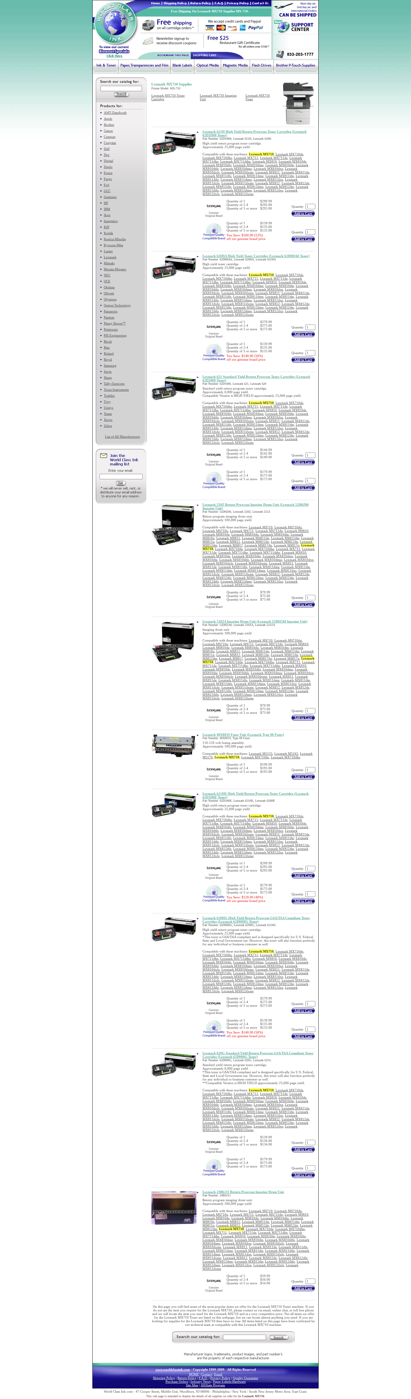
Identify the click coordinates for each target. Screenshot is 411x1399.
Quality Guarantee (245, 1378)
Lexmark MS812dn (284, 541)
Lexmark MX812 (267, 183)
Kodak (108, 233)
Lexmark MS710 (261, 527)
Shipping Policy (164, 1378)
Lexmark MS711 (242, 531)
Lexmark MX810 (264, 161)
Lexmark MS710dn (288, 527)
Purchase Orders (176, 1381)
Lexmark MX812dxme (237, 194)
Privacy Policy (220, 1378)
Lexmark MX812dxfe (268, 1265)
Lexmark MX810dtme (236, 168)
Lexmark (110, 257)
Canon (108, 130)
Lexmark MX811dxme (237, 183)
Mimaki (109, 263)
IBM (107, 209)
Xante (108, 413)
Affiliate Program (213, 1385)
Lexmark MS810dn (245, 534)
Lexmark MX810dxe (268, 168)
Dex (107, 155)
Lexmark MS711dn (269, 531)
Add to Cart (303, 213)
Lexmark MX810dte (279, 165)
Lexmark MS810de (216, 534)
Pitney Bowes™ (115, 323)
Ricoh (108, 341)
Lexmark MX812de (295, 183)
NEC (107, 275)
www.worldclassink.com (173, 1369)
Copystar (110, 143)
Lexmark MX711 (246, 158)
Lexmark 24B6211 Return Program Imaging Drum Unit (243, 1192)
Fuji (106, 185)
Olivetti (109, 293)
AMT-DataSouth (115, 112)
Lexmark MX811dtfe (217, 570)
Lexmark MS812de (255, 541)
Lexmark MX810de (292, 161)
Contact (206, 1374)
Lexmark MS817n (286, 545)
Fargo (108, 179)
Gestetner (110, 197)
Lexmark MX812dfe (216, 186)
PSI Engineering (115, 335)
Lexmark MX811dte (279, 176)
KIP (106, 227)
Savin (108, 371)
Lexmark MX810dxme (237, 172)
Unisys (108, 407)
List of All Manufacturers (122, 436)
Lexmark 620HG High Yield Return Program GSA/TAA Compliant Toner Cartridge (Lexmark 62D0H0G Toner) (256, 919)
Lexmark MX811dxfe (268, 1254)
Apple (108, 118)
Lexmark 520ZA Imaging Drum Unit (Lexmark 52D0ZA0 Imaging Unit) (254, 621)
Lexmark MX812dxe (268, 190)
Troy (107, 401)
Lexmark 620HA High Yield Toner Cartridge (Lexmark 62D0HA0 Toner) (256, 256)
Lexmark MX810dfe (216, 165)
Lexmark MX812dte (279, 186)
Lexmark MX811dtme (236, 179)
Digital (108, 161)
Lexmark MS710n (215, 531)
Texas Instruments (116, 389)
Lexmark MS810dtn (275, 534)
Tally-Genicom (114, 383)
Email (218, 1374)
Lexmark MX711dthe (235, 161)
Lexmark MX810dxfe (217, 563)
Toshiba (109, 395)
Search (278, 1337)
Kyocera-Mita (113, 245)
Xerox (108, 419)
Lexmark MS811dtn (285, 538)
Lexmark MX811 (267, 172)
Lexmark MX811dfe (216, 176)
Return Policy (187, 1378)
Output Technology (117, 305)
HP (106, 203)
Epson (108, 173)
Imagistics (111, 221)
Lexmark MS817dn (258, 545)
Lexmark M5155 (261, 753)
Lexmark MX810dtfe (234, 559)
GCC (107, 191)
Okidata (109, 287)
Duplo (108, 167)
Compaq (110, 136)
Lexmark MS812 (228, 541)
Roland (109, 353)
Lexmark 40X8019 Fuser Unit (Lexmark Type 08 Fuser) (243, 734)
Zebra (108, 425)
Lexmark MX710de (289, 154)
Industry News (200, 1381)
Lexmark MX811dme (248, 176)
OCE (107, 281)
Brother (109, 124)
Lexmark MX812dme (248, 186)
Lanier (108, 251)
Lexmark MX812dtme (236, 190)
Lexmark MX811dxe (268, 179)
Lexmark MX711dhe (233, 552)
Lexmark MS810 (296, 531)
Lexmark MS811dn (255, 538)
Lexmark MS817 (231, 545)
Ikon (107, 215)
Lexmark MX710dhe (217, 158)
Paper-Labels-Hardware (229, 1381)
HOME (194, 1374)
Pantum (109, 317)
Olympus (110, 299)
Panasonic (111, 311)
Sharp (108, 377)
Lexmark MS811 (228, 538)
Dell (107, 149)
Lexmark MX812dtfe (280, 1261)
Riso (107, 347)
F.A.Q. (203, 1378)
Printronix (111, 329)
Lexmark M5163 (286, 753)
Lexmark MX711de (274, 158)
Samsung (110, 365)
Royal (108, 359)
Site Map (192, 1385)
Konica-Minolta (115, 239)
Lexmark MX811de (295, 172)
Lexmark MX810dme (248, 165)
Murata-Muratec (115, 269)
